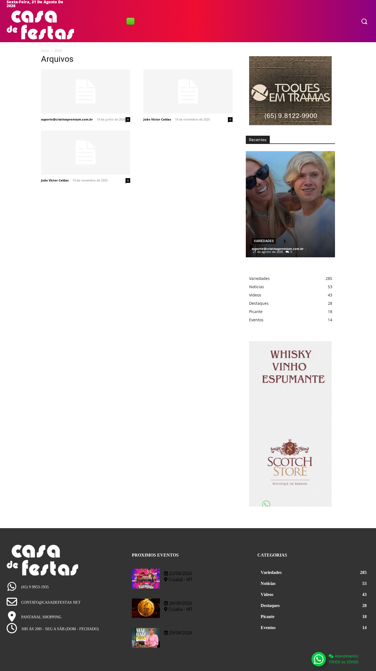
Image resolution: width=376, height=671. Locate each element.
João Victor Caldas (157, 119)
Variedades (264, 241)
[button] (364, 21)
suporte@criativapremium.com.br (67, 119)
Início (45, 50)
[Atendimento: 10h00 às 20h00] (318, 659)
